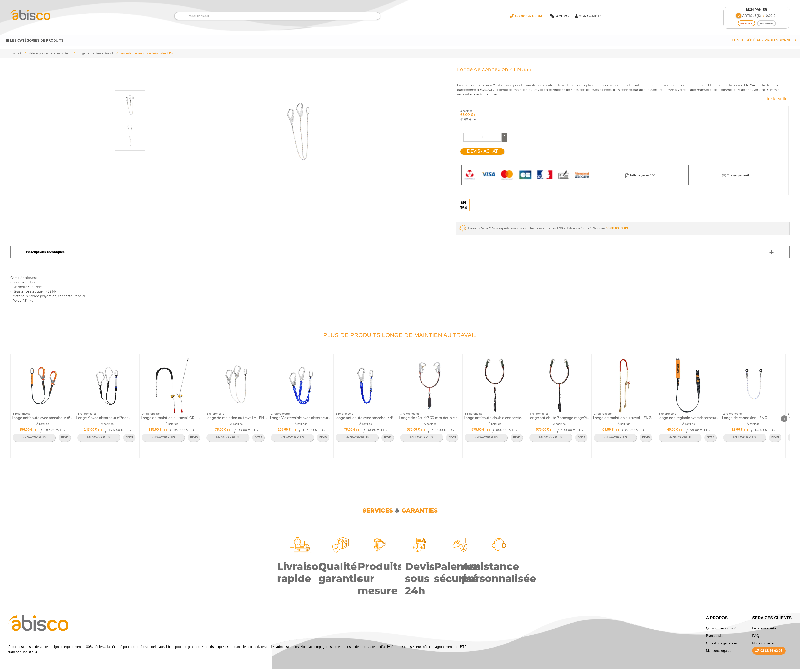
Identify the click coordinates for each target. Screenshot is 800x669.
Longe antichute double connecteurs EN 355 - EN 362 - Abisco (495, 418)
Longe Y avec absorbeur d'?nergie (104, 418)
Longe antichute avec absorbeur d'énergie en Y (43, 418)
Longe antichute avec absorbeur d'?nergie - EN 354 (365, 418)
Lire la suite (776, 98)
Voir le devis (766, 23)
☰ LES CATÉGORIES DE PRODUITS (35, 40)
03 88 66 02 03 (617, 228)
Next (784, 418)
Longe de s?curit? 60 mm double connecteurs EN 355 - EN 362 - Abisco (430, 418)
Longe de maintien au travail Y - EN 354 (236, 418)
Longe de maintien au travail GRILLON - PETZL (172, 418)
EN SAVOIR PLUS (34, 437)
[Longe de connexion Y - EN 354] (299, 132)
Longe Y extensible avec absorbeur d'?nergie (301, 418)
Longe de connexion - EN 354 (746, 418)
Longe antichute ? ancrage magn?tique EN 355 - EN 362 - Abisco (559, 418)
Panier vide (746, 23)
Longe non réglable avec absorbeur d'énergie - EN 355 (688, 418)
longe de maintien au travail (521, 90)
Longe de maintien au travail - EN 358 (623, 418)
